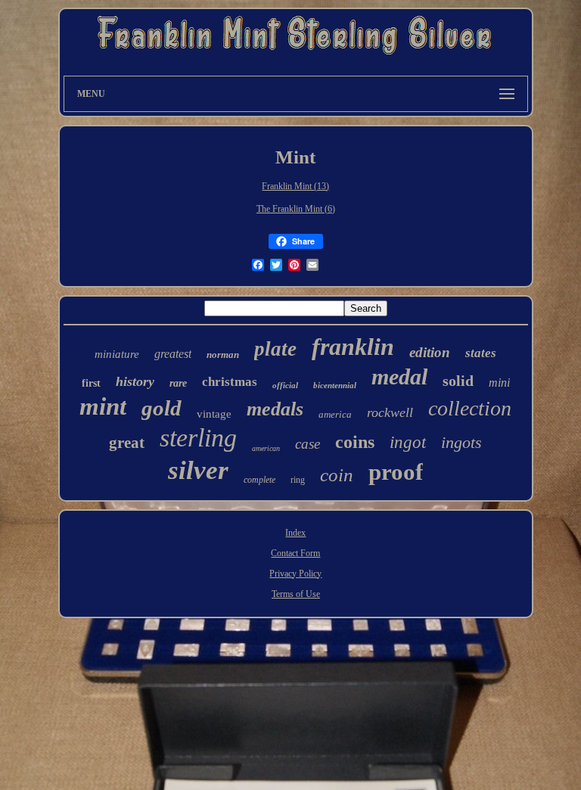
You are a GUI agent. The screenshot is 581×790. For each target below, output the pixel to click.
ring (297, 479)
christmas (229, 382)
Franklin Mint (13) (295, 186)
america (335, 414)
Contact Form (295, 553)
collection (469, 408)
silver (198, 470)
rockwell (390, 412)
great (126, 443)
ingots (461, 442)
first (91, 383)
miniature (117, 354)
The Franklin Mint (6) (295, 209)
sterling (198, 438)
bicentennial (334, 385)
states (480, 353)
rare (178, 383)
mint (102, 406)
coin (336, 475)
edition (429, 352)
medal (399, 376)
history (135, 381)
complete (259, 479)
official (285, 385)
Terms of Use (296, 594)
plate (275, 348)
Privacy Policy (295, 573)
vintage (214, 414)
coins (354, 442)
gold (161, 408)
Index (295, 532)
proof (395, 472)
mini (499, 382)
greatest (172, 353)
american (266, 448)
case (307, 444)
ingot (408, 442)
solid (458, 380)
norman (223, 354)
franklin (353, 346)
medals (275, 409)
